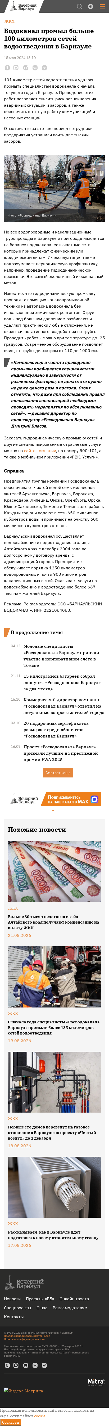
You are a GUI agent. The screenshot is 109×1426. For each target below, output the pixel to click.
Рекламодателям (70, 1307)
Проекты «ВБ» (40, 1298)
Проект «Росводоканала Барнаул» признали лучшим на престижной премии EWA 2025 (61, 753)
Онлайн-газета (74, 1298)
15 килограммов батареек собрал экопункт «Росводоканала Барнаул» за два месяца (62, 682)
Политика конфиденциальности (24, 1339)
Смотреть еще (58, 772)
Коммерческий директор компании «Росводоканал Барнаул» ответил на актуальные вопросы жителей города (64, 706)
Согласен (10, 1422)
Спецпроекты (17, 1307)
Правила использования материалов (27, 1336)
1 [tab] (53, 810)
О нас (42, 1307)
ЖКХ (13, 908)
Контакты (14, 1316)
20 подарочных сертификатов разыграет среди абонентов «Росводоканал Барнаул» (56, 730)
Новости (12, 1298)
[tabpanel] (54, 799)
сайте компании (40, 450)
